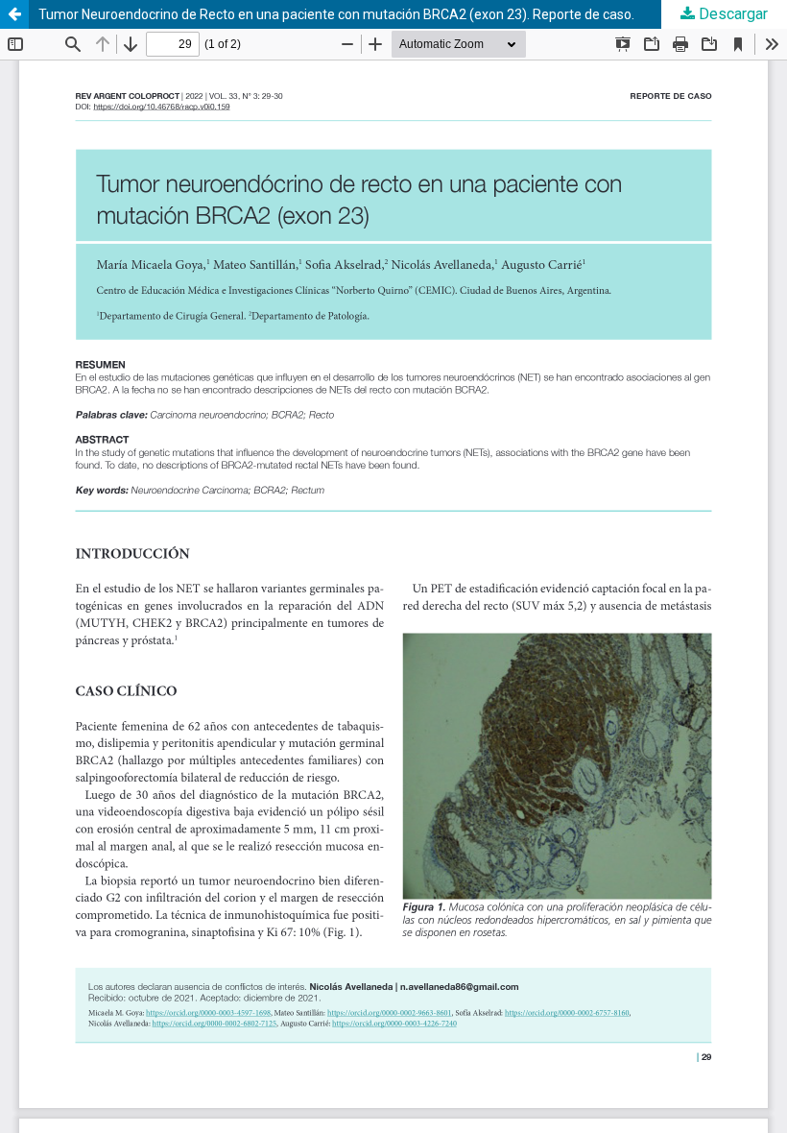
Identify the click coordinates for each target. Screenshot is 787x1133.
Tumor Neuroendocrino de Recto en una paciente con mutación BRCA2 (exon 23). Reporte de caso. (336, 14)
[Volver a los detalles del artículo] (14, 14)
